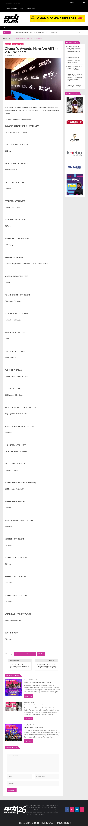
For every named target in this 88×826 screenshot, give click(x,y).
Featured (8, 44)
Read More (28, 696)
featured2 (15, 44)
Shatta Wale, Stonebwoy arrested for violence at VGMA (39, 705)
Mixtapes (38, 28)
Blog (7, 680)
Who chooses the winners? (14, 8)
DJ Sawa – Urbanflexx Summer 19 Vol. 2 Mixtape (37, 682)
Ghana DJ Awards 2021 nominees (25, 654)
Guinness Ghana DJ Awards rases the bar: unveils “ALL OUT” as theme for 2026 (74, 60)
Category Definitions (13, 4)
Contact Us (31, 8)
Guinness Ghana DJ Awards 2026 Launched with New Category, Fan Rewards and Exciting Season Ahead (74, 50)
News (30, 28)
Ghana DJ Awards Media (64, 28)
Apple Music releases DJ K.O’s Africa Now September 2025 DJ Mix (75, 68)
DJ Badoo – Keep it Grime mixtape (33, 727)
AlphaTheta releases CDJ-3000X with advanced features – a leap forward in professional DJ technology (75, 77)
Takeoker (40, 654)
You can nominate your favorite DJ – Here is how (30, 32)
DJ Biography (48, 28)
